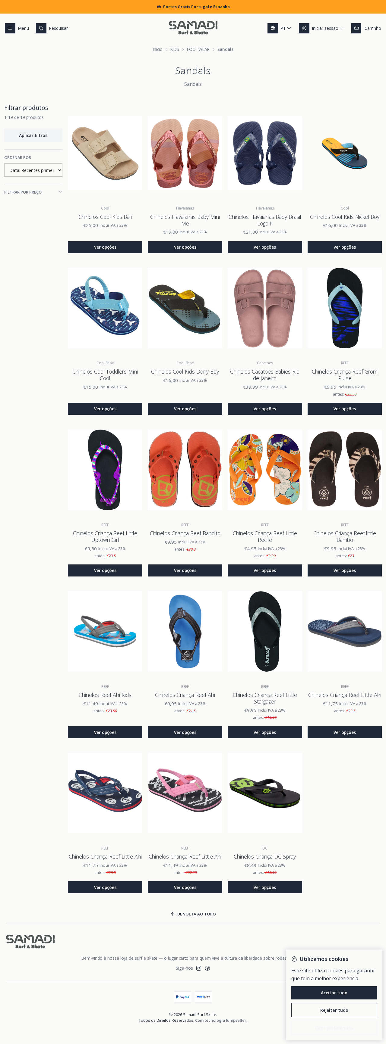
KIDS (174, 49)
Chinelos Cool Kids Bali (105, 216)
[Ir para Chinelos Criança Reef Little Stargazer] (265, 631)
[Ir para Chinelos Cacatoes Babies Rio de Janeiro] (265, 308)
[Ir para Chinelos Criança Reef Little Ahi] (345, 631)
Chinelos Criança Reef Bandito (185, 533)
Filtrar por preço (23, 192)
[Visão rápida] (133, 153)
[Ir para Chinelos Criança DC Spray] (265, 793)
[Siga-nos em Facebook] (207, 968)
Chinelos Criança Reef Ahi (185, 694)
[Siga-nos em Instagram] (199, 968)
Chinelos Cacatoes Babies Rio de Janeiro (264, 375)
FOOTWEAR (198, 49)
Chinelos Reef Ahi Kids (105, 694)
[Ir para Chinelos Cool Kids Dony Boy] (185, 308)
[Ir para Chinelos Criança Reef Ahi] (185, 631)
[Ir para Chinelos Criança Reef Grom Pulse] (345, 308)
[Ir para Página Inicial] (193, 28)
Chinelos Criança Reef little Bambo (344, 536)
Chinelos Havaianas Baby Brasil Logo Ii (265, 220)
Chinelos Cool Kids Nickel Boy (344, 216)
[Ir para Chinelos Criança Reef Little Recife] (265, 469)
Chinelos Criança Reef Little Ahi (344, 694)
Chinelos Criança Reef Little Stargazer (265, 698)
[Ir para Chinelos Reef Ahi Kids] (105, 631)
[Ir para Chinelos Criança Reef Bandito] (185, 469)
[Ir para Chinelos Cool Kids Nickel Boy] (345, 153)
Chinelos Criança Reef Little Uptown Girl (105, 536)
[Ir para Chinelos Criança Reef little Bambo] (345, 469)
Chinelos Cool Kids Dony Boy (185, 371)
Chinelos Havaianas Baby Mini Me (185, 220)
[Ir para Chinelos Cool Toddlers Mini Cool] (105, 308)
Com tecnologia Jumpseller (220, 1020)
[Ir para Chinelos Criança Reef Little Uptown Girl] (105, 469)
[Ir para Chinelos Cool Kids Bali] (105, 153)
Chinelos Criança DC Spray (265, 856)
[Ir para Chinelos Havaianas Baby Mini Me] (185, 153)
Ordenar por (17, 157)
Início (158, 49)
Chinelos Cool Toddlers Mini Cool (105, 375)
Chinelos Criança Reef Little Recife (265, 536)
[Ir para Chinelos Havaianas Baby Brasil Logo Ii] (265, 153)
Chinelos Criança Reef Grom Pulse (345, 375)
